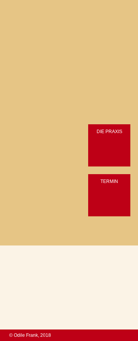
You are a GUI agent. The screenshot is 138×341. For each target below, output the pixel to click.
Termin (109, 181)
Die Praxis (109, 131)
